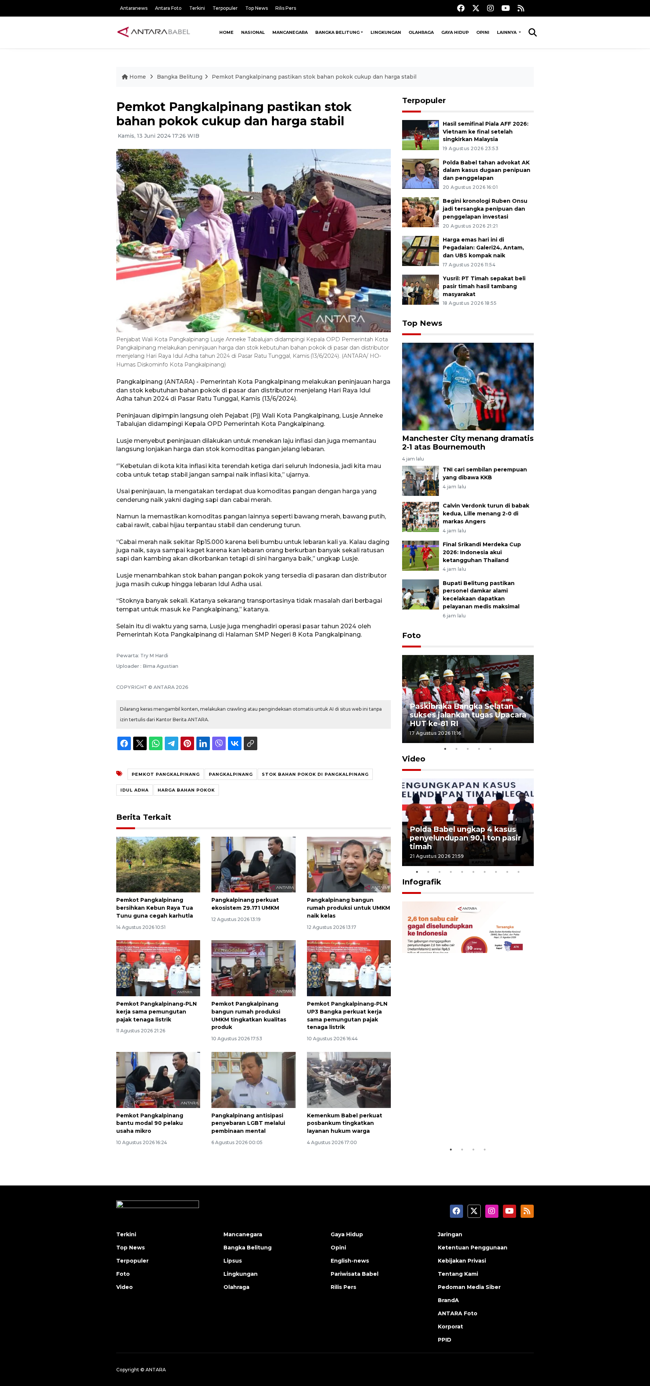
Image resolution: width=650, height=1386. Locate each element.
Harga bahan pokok (186, 790)
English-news (350, 1260)
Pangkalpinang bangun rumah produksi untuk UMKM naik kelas (348, 908)
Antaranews (133, 8)
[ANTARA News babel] (153, 32)
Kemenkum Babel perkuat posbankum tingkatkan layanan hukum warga (344, 1123)
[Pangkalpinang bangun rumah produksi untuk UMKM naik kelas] (349, 864)
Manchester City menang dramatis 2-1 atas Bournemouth (468, 442)
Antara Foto (168, 8)
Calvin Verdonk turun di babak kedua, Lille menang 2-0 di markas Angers (486, 513)
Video (413, 758)
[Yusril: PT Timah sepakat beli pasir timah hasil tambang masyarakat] (420, 289)
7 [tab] (485, 871)
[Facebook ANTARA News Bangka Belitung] (461, 8)
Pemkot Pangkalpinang (166, 774)
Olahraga (421, 32)
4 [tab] (479, 748)
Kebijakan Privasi (462, 1260)
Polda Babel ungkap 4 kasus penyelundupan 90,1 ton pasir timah (465, 838)
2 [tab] (456, 748)
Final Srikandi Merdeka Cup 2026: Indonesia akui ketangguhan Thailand (482, 552)
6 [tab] (473, 871)
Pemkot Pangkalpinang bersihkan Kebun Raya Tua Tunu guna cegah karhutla (154, 908)
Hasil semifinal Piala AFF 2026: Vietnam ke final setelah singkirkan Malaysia (486, 131)
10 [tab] (518, 871)
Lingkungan (386, 32)
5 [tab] (490, 748)
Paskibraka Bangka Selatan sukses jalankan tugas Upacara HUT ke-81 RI (468, 715)
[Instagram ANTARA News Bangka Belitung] (490, 8)
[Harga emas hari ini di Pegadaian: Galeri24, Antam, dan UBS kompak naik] (420, 250)
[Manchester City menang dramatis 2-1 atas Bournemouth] (468, 385)
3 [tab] (468, 748)
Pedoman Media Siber (469, 1287)
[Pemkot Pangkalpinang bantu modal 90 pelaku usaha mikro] (158, 1079)
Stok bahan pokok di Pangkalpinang (315, 774)
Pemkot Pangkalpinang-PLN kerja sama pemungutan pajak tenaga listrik (156, 1011)
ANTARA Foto (457, 1313)
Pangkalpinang (231, 774)
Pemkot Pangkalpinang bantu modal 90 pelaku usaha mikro (149, 1123)
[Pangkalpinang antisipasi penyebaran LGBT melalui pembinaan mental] (253, 1079)
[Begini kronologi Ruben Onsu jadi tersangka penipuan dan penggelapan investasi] (420, 212)
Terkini (197, 8)
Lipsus (232, 1260)
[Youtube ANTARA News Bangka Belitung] (505, 8)
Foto (411, 635)
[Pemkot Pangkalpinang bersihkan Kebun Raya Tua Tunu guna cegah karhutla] (158, 864)
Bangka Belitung (337, 32)
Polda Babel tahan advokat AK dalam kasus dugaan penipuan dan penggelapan (486, 170)
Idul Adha (134, 790)
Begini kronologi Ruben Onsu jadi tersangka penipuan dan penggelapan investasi (485, 209)
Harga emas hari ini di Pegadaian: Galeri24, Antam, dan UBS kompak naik (483, 247)
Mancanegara (290, 32)
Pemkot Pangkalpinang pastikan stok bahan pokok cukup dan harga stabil (314, 76)
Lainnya (507, 32)
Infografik (421, 881)
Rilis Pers (285, 8)
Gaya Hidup (455, 32)
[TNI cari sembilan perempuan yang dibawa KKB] (420, 480)
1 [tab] (445, 748)
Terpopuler (225, 8)
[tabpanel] (468, 699)
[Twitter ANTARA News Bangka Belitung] (476, 8)
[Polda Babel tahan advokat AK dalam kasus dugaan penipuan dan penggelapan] (420, 173)
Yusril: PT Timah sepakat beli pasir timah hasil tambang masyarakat (484, 286)
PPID (444, 1339)
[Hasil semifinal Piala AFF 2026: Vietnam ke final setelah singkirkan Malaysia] (420, 134)
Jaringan (450, 1234)
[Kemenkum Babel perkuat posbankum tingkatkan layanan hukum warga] (349, 1079)
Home (226, 32)
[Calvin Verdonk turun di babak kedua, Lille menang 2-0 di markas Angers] (420, 516)
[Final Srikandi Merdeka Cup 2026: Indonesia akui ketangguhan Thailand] (420, 555)
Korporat (450, 1326)
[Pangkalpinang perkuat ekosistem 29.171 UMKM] (253, 864)
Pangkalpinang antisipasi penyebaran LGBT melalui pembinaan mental (248, 1123)
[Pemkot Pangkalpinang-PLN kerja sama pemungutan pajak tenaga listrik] (158, 967)
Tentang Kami (458, 1273)
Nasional (253, 32)
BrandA (448, 1300)
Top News (256, 8)
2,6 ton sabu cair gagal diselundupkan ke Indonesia (463, 1119)
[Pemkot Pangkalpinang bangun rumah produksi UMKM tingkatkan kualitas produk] (253, 967)
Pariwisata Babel (354, 1273)
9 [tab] (507, 871)
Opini (482, 32)
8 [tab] (496, 871)
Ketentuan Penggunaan (472, 1247)
